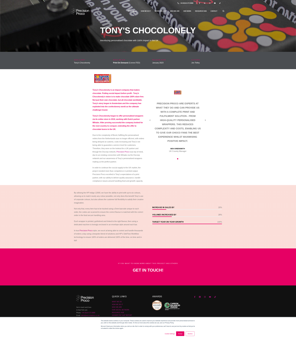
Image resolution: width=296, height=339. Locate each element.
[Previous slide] (150, 120)
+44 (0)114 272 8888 (186, 3)
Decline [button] (190, 334)
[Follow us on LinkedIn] (200, 297)
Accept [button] (180, 334)
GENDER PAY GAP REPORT (122, 315)
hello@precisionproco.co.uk (90, 315)
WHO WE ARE (117, 307)
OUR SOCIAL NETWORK (120, 310)
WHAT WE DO (117, 302)
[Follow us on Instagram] (205, 297)
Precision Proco (123, 152)
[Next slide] (205, 120)
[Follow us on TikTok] (215, 297)
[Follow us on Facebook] (195, 297)
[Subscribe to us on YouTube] (210, 297)
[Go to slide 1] (177, 158)
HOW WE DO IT (117, 304)
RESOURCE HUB (118, 312)
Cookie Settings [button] (170, 334)
